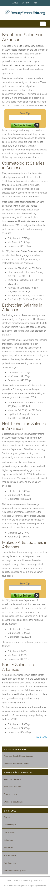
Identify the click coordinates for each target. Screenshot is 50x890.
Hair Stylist (8, 848)
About (15, 2)
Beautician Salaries (12, 786)
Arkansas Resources (15, 749)
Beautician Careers (12, 779)
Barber (7, 817)
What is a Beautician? (13, 802)
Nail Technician (10, 863)
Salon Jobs (10, 810)
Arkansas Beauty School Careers (18, 756)
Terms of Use (38, 881)
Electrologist (9, 832)
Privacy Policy (27, 881)
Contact (25, 2)
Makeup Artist (10, 855)
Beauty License (10, 794)
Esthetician (8, 840)
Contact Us (17, 881)
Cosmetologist (10, 825)
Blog (35, 2)
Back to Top (42, 737)
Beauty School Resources (18, 772)
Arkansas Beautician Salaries (16, 763)
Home (9, 881)
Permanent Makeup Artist (15, 870)
